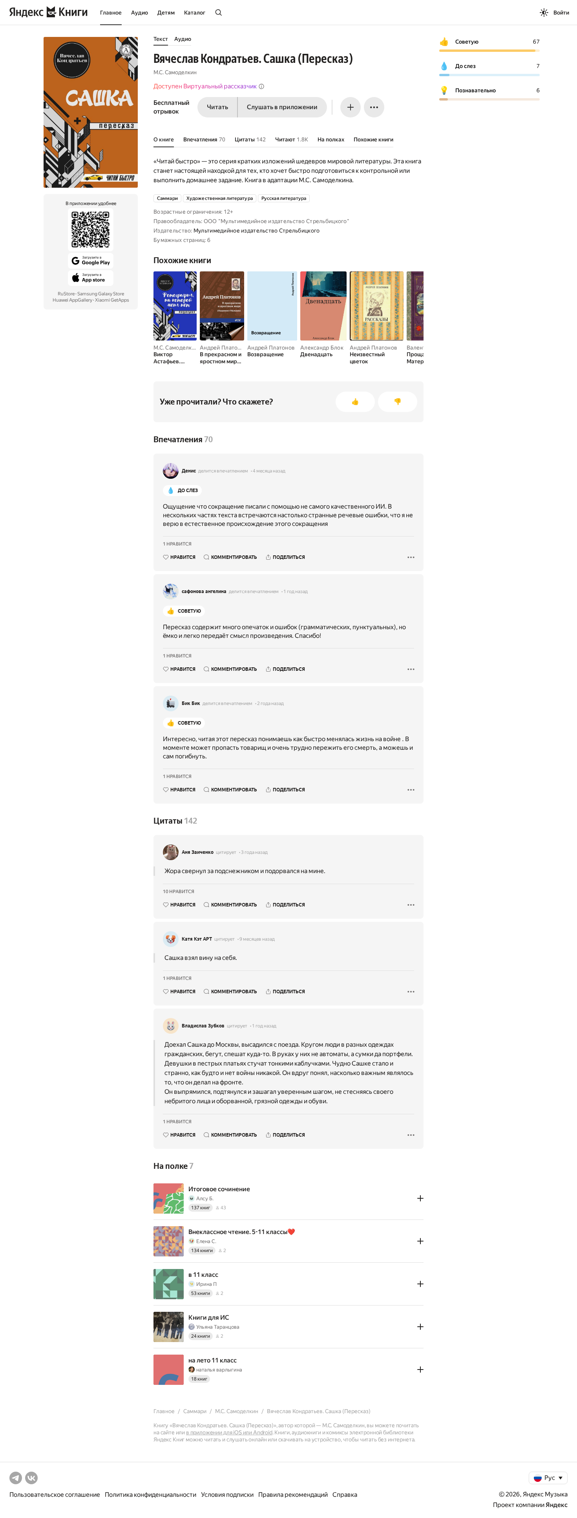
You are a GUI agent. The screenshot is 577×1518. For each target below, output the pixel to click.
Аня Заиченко (198, 852)
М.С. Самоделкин (175, 72)
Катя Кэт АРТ (197, 939)
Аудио (139, 12)
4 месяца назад (269, 471)
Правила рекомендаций (293, 1494)
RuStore (66, 294)
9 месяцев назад (257, 939)
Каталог (194, 12)
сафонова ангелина (204, 591)
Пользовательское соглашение (54, 1494)
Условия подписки (227, 1494)
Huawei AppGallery (72, 300)
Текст (160, 39)
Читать (217, 107)
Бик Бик (191, 703)
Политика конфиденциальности (150, 1494)
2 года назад (270, 703)
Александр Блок (321, 347)
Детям (166, 12)
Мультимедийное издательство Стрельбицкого (257, 230)
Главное (111, 12)
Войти (561, 12)
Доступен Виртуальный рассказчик (205, 86)
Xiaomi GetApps (112, 300)
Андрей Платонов (223, 347)
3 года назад (254, 852)
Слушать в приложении (282, 107)
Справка (344, 1494)
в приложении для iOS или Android (229, 1432)
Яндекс (557, 1505)
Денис (189, 471)
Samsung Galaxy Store (100, 294)
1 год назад (295, 591)
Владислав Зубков (203, 1026)
